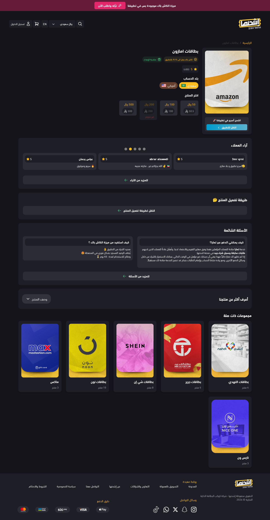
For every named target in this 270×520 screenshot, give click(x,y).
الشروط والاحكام (37, 486)
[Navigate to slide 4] (139, 149)
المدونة (192, 486)
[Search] (37, 24)
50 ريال (191, 104)
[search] (80, 24)
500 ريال (129, 104)
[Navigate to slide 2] (130, 149)
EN (44, 24)
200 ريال (149, 104)
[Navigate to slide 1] (126, 149)
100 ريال (169, 104)
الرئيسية (247, 42)
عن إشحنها (114, 486)
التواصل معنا (92, 486)
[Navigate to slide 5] (144, 149)
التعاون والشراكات (140, 486)
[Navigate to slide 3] (135, 149)
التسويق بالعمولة (169, 486)
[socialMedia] (194, 509)
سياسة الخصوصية (66, 486)
